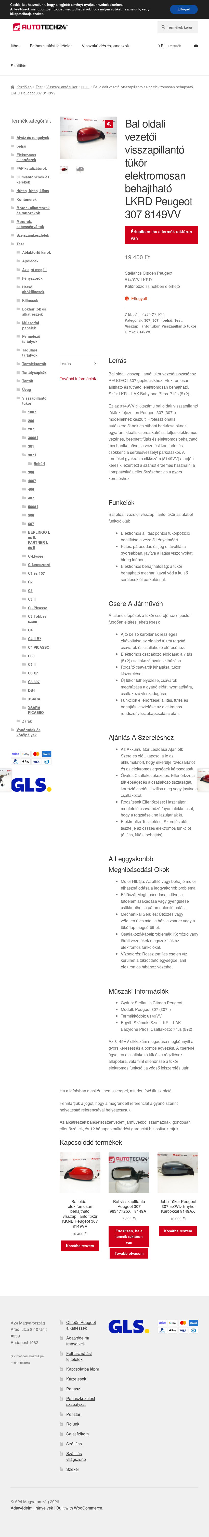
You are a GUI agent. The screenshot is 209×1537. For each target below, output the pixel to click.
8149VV (143, 331)
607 (31, 523)
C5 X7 (33, 672)
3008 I (33, 437)
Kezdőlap (24, 86)
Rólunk (72, 1424)
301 (31, 446)
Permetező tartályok (31, 339)
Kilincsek (30, 300)
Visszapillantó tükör (61, 86)
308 (31, 472)
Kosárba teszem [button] (80, 1245)
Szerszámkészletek (33, 235)
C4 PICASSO (38, 647)
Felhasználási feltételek (51, 46)
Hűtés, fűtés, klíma (33, 190)
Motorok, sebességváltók (30, 224)
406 (31, 489)
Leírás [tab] (65, 363)
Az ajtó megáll (34, 269)
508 (31, 515)
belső (167, 320)
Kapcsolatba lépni (82, 1369)
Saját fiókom (77, 1434)
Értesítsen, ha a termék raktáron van (161, 235)
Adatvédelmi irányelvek (77, 1341)
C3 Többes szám (37, 619)
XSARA (34, 698)
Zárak (27, 721)
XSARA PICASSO (36, 710)
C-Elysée (35, 556)
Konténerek (27, 199)
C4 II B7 (34, 638)
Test (39, 86)
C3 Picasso (37, 607)
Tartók (27, 380)
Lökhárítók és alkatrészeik (34, 311)
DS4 (31, 690)
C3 (30, 590)
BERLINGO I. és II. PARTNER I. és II (39, 540)
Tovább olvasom (129, 1253)
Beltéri (39, 463)
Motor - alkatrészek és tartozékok (33, 210)
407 (31, 497)
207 (31, 428)
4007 (32, 480)
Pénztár (73, 1414)
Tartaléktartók (34, 363)
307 (147, 320)
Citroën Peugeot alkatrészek (81, 1325)
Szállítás (18, 65)
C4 (30, 629)
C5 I (31, 655)
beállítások (22, 9)
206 (31, 420)
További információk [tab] (78, 379)
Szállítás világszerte (76, 1456)
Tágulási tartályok (29, 352)
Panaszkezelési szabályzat (80, 1401)
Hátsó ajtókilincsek (33, 289)
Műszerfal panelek (30, 325)
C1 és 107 (36, 573)
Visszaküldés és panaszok (105, 46)
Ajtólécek (30, 260)
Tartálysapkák (34, 372)
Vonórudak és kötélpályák (29, 732)
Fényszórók (32, 278)
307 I (85, 86)
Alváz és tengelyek (33, 137)
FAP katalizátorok (32, 168)
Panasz (73, 1389)
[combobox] (178, 27)
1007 (32, 411)
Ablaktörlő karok (36, 252)
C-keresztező (39, 564)
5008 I (33, 506)
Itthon (16, 46)
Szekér (72, 1469)
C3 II (32, 599)
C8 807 (34, 681)
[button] (109, 124)
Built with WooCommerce (79, 1508)
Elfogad (184, 9)
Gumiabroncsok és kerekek (33, 179)
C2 (30, 581)
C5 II (32, 664)
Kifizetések (76, 1379)
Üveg (26, 389)
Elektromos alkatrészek (26, 157)
